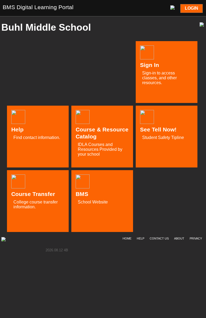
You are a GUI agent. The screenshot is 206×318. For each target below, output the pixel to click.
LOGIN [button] (191, 8)
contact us (159, 238)
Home (127, 238)
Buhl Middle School (46, 27)
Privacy (196, 238)
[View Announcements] (173, 7)
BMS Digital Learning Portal (38, 7)
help (140, 238)
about (179, 238)
